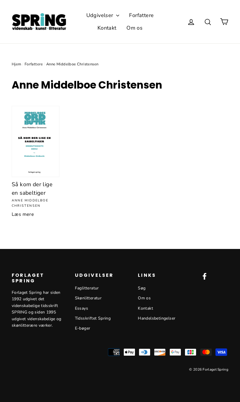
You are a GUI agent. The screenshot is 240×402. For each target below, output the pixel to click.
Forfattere (141, 15)
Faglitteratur (87, 288)
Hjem (16, 64)
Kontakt (106, 27)
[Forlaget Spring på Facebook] (204, 276)
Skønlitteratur (88, 298)
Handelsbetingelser (156, 318)
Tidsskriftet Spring (93, 318)
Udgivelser (100, 15)
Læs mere (23, 214)
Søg (141, 288)
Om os (134, 27)
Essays (81, 308)
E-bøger (82, 328)
